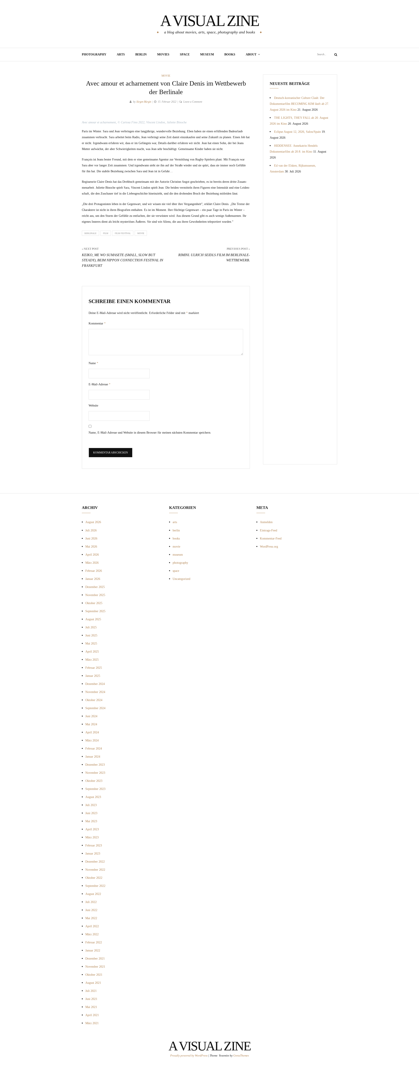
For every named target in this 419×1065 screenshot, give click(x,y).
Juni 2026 (91, 538)
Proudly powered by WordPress (189, 1055)
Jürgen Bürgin (143, 101)
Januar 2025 (92, 675)
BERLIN (141, 54)
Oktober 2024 (93, 700)
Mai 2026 (91, 546)
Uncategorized (181, 579)
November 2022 (95, 869)
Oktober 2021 (93, 974)
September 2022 (95, 886)
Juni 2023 (91, 813)
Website (93, 405)
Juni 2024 (91, 716)
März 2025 (92, 659)
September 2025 (95, 611)
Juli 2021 (91, 991)
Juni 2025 (91, 635)
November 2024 (95, 692)
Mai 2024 (91, 724)
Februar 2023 (93, 845)
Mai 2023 (91, 821)
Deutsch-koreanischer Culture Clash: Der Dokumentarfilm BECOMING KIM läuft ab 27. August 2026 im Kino (299, 103)
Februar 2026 (93, 570)
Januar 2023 (92, 853)
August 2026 (93, 522)
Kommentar (97, 323)
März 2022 (92, 934)
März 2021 (92, 1023)
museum (207, 54)
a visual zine (209, 20)
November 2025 (95, 595)
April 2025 (92, 651)
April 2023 (92, 829)
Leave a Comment (192, 101)
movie (165, 75)
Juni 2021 (91, 999)
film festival (123, 233)
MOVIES (163, 54)
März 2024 (92, 740)
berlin (176, 530)
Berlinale (90, 233)
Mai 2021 (91, 1007)
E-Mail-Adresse (99, 384)
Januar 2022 (92, 950)
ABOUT (251, 54)
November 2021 (95, 966)
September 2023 (95, 789)
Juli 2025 (91, 627)
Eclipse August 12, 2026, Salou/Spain (297, 131)
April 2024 (92, 732)
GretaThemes (241, 1055)
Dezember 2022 (95, 861)
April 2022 (92, 926)
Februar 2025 (93, 667)
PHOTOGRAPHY (94, 54)
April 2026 (92, 554)
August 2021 (93, 982)
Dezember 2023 (95, 764)
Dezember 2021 (95, 958)
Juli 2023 (91, 805)
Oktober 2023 (93, 780)
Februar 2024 (93, 748)
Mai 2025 (91, 643)
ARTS (121, 54)
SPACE (185, 54)
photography (180, 562)
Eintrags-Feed (268, 530)
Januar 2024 (92, 756)
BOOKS (229, 54)
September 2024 (95, 708)
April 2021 (92, 1015)
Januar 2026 (92, 579)
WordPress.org (269, 546)
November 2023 (95, 772)
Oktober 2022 (93, 877)
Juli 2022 (91, 902)
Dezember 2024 (95, 684)
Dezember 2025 (95, 587)
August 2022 (93, 894)
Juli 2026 (91, 530)
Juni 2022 (91, 910)
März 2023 (92, 837)
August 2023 (93, 797)
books (176, 538)
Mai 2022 (91, 918)
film (105, 233)
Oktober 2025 (93, 603)
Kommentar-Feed (271, 538)
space (176, 570)
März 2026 (92, 562)
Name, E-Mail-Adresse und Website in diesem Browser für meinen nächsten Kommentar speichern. (150, 432)
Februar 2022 (93, 942)
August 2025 (93, 619)
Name (93, 363)
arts (175, 522)
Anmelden (266, 522)
